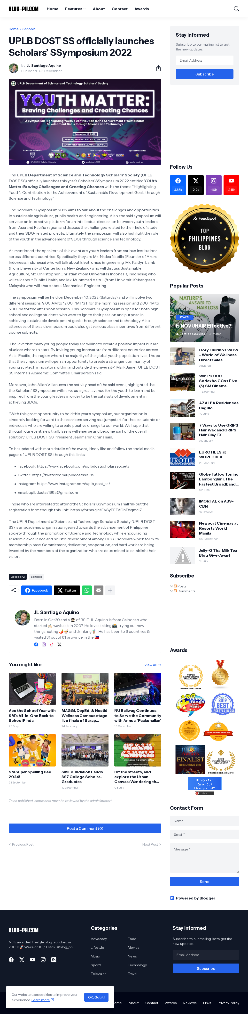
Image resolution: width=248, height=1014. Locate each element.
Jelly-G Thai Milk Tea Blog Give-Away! (218, 553)
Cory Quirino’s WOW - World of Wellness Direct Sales (218, 354)
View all (150, 665)
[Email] (98, 590)
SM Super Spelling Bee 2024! (30, 774)
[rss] (53, 959)
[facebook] (36, 644)
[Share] (156, 68)
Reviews (189, 1003)
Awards (141, 8)
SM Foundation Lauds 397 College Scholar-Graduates (82, 776)
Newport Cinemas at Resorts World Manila (218, 528)
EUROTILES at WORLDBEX (212, 454)
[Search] (234, 9)
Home (52, 8)
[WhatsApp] (87, 590)
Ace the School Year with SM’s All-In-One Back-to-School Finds (32, 715)
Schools (29, 29)
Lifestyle (97, 947)
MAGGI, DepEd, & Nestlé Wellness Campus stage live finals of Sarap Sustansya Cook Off (84, 715)
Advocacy (99, 939)
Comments (186, 591)
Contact (120, 8)
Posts (181, 586)
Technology (137, 965)
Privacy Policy (228, 1003)
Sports (96, 965)
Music (95, 956)
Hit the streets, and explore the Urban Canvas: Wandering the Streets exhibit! (136, 776)
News (132, 956)
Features (73, 8)
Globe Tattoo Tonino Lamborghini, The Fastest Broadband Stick (218, 479)
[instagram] (44, 644)
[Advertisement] (209, 123)
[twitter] (59, 644)
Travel (132, 974)
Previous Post (22, 844)
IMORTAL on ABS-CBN (216, 503)
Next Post (150, 844)
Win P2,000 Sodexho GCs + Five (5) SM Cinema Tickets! (218, 380)
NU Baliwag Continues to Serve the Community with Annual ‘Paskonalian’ (137, 715)
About (99, 8)
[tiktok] (52, 644)
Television (99, 974)
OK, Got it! (96, 997)
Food (132, 939)
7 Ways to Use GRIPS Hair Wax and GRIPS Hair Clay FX (218, 430)
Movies (133, 947)
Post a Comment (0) (85, 828)
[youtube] (32, 959)
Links (207, 1003)
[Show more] (110, 590)
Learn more (40, 1000)
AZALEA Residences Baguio (219, 405)
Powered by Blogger (195, 898)
